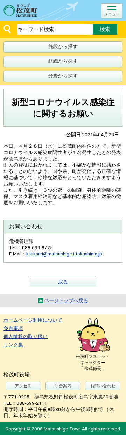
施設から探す (63, 46)
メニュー (112, 14)
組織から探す (63, 61)
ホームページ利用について (33, 320)
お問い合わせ (102, 385)
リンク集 (13, 345)
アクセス (23, 385)
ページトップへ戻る (66, 300)
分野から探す (63, 75)
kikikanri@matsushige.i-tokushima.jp (64, 254)
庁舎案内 (63, 385)
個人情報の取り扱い (26, 336)
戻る (63, 281)
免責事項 (13, 328)
